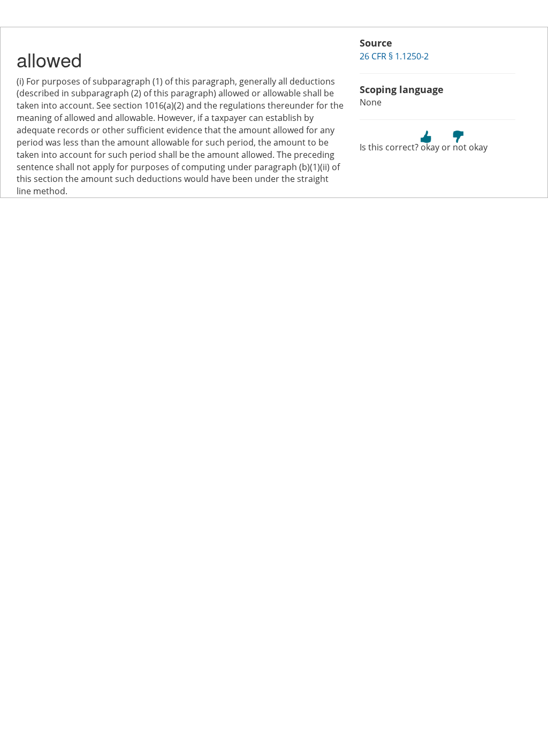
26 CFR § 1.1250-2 (394, 56)
